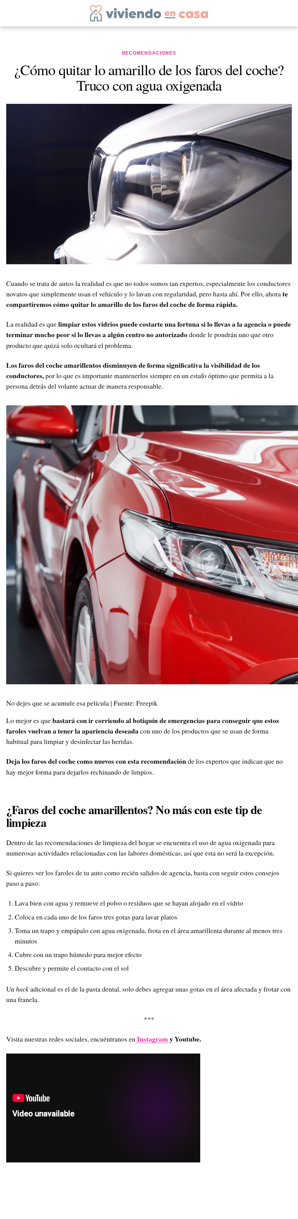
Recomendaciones (149, 53)
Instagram (151, 1039)
